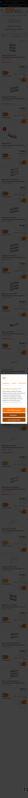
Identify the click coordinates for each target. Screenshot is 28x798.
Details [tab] (14, 383)
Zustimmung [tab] (6, 383)
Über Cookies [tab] (22, 383)
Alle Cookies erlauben (14, 410)
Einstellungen (13, 415)
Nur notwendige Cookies (14, 419)
